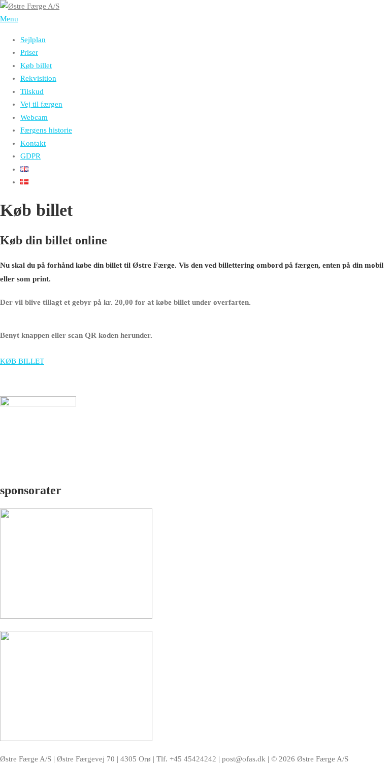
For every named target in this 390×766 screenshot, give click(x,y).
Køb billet (36, 65)
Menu (9, 19)
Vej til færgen (41, 104)
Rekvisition (38, 78)
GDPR (30, 156)
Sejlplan (33, 40)
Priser (29, 52)
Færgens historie (46, 130)
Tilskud (32, 91)
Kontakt (33, 143)
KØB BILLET (22, 361)
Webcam (34, 117)
